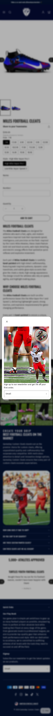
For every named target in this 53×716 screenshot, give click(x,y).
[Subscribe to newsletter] (46, 393)
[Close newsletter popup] (7, 322)
